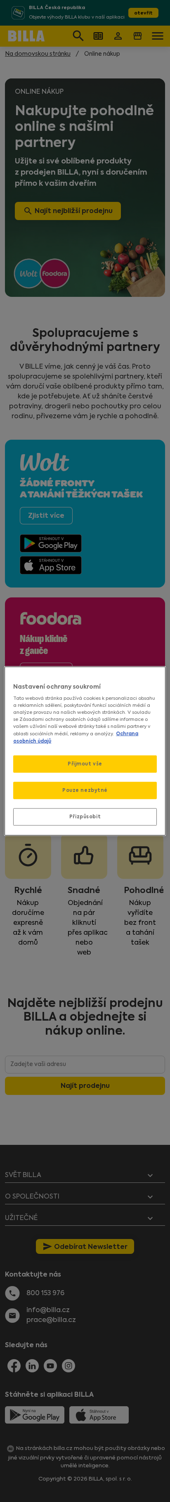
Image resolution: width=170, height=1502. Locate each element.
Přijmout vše (85, 763)
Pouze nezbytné (85, 790)
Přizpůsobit (85, 816)
